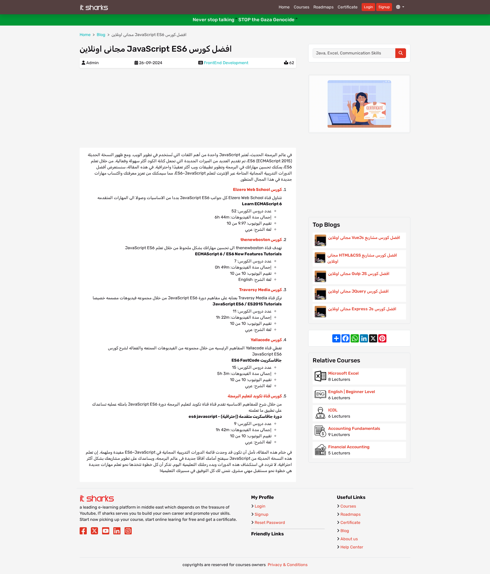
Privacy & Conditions (288, 564)
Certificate (348, 7)
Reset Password (270, 522)
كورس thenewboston (261, 239)
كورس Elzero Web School (257, 189)
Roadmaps (323, 7)
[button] (400, 7)
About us (349, 538)
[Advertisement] (188, 108)
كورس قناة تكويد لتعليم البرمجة (255, 396)
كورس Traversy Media (260, 289)
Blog (344, 530)
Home (284, 7)
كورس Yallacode (266, 339)
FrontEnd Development (226, 62)
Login (368, 7)
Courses (301, 7)
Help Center (351, 547)
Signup (384, 7)
